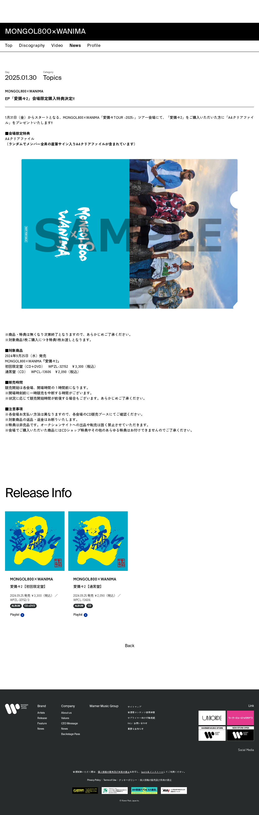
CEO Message (69, 723)
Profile (94, 46)
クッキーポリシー (128, 780)
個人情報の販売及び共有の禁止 (114, 771)
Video (57, 46)
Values (65, 718)
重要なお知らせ (136, 728)
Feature (193, 11)
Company (236, 11)
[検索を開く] (250, 11)
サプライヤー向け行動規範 (141, 717)
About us (66, 713)
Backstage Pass (70, 734)
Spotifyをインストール (152, 771)
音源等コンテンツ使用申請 (141, 712)
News (75, 46)
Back (129, 646)
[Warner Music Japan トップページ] (16, 11)
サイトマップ (134, 706)
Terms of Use (109, 780)
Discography (32, 46)
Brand (41, 706)
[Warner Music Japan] (16, 709)
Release (176, 11)
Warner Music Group (104, 706)
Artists (161, 11)
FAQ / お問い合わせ (137, 723)
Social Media (246, 750)
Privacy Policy (94, 780)
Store (220, 11)
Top (8, 46)
